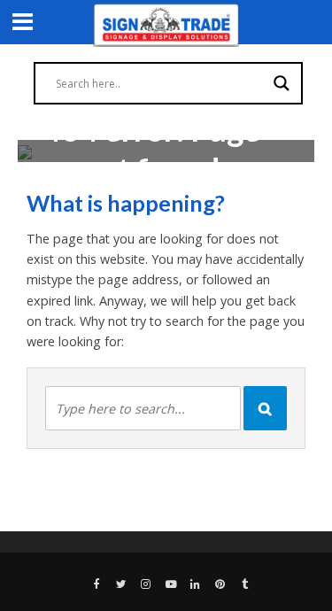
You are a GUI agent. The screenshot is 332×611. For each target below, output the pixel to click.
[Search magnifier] (281, 83)
